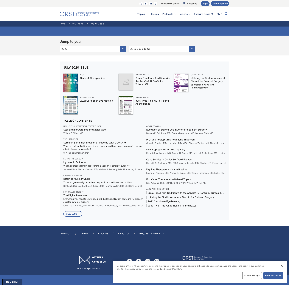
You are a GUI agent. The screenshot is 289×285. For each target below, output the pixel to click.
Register (12, 281)
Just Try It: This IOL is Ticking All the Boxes (152, 102)
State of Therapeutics (92, 78)
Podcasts (167, 14)
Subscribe (192, 3)
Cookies (103, 233)
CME (219, 14)
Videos (184, 14)
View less (71, 214)
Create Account (220, 3)
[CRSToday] (79, 14)
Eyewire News (202, 14)
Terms (85, 233)
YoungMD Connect (170, 3)
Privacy (66, 233)
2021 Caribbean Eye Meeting (96, 100)
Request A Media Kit (151, 233)
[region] (200, 272)
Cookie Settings (252, 275)
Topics (141, 14)
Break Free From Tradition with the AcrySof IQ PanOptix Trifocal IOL (152, 81)
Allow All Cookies (273, 275)
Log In (205, 3)
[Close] (281, 265)
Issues (155, 14)
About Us (124, 233)
